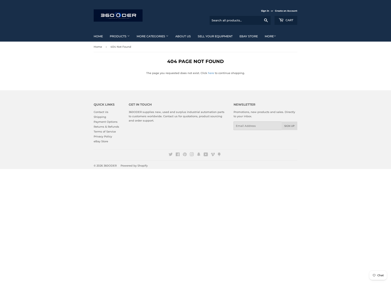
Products (118, 36)
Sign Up (289, 125)
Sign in (265, 10)
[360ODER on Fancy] (219, 155)
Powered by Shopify (134, 165)
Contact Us (101, 112)
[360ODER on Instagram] (192, 155)
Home (98, 36)
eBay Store (248, 36)
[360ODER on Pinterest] (185, 155)
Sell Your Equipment (215, 36)
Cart (289, 20)
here (211, 73)
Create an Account (286, 10)
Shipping (100, 116)
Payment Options (106, 121)
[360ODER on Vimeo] (213, 155)
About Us (183, 36)
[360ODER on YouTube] (206, 155)
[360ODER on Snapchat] (199, 155)
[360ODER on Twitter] (171, 155)
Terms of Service (105, 131)
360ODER (110, 165)
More (269, 36)
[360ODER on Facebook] (178, 155)
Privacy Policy (103, 136)
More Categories (151, 36)
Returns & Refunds (106, 126)
